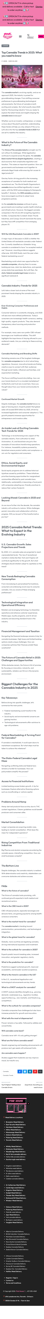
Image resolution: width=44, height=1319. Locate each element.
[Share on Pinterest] (35, 1071)
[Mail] (40, 1071)
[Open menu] (20, 36)
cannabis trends (8, 1075)
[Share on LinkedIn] (30, 1071)
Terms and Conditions (13, 1283)
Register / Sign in (12, 1278)
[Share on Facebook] (19, 1071)
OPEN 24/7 (30, 37)
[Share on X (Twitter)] (25, 1071)
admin (5, 61)
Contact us (9, 1280)
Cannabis (5, 45)
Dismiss (39, 6)
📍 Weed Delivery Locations (13, 1117)
